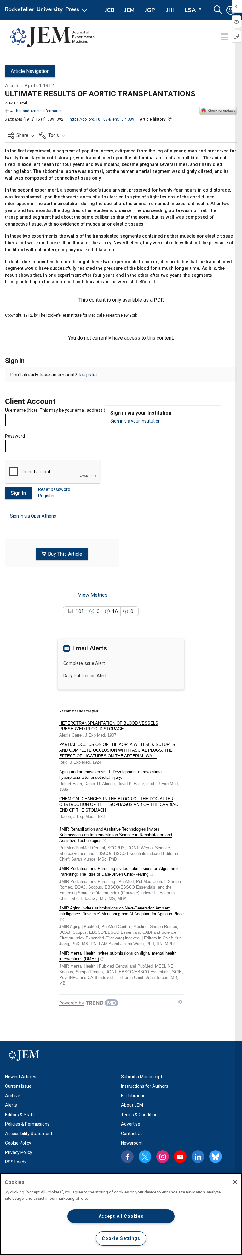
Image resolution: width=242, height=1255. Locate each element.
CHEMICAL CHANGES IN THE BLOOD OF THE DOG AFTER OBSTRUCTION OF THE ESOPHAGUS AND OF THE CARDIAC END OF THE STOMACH (118, 804)
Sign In (18, 493)
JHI (170, 10)
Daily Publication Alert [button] (85, 675)
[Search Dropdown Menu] (218, 10)
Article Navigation (30, 71)
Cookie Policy (18, 1142)
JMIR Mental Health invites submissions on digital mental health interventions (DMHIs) (117, 956)
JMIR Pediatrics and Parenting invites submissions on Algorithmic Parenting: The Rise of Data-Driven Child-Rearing (119, 871)
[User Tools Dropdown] (230, 10)
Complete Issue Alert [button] (84, 663)
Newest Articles (20, 1076)
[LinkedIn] (198, 1156)
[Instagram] (162, 1156)
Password (15, 436)
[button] (21, 135)
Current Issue (18, 1086)
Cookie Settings (121, 1238)
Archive (12, 1095)
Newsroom (132, 1142)
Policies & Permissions (27, 1124)
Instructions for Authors (144, 1086)
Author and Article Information (36, 111)
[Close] (235, 1182)
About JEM (132, 1105)
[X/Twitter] (145, 1156)
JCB (109, 10)
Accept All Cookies (121, 1216)
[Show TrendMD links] (180, 1001)
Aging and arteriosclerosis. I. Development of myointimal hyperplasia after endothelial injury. (111, 774)
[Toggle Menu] (224, 37)
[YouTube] (180, 1156)
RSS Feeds (15, 1161)
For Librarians (134, 1095)
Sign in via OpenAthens (33, 515)
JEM (129, 10)
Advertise (130, 1124)
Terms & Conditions (140, 1114)
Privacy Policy (18, 1152)
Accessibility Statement (28, 1133)
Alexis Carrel (16, 103)
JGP (150, 10)
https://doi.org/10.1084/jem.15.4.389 (102, 119)
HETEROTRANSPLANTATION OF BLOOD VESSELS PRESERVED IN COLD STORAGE (108, 726)
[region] (121, 1214)
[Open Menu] (47, 10)
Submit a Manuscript (141, 1076)
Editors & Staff (19, 1114)
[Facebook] (127, 1156)
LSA (190, 10)
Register (87, 375)
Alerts (11, 1105)
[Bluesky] (215, 1156)
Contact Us (132, 1133)
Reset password (54, 489)
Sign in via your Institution (135, 420)
